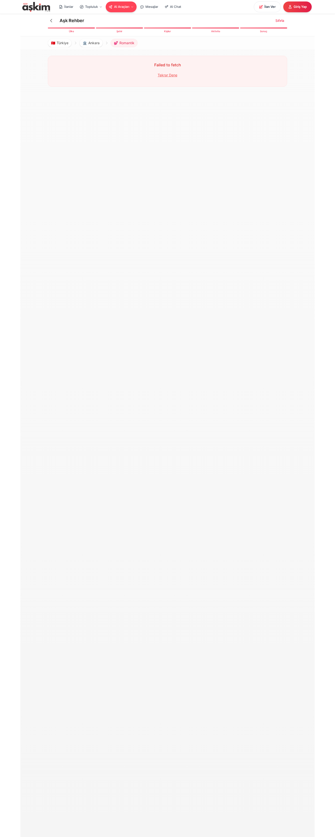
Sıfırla (279, 20)
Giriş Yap (300, 7)
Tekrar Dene (167, 75)
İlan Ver (270, 7)
